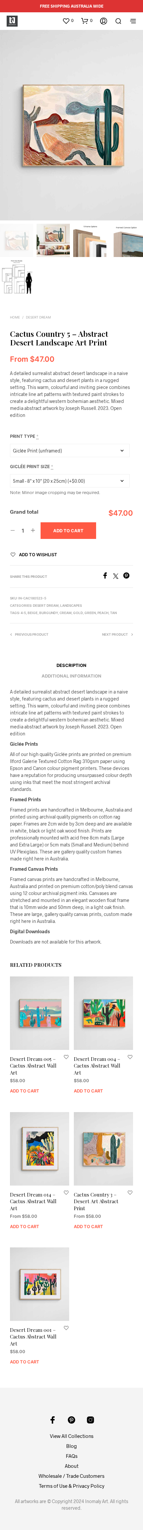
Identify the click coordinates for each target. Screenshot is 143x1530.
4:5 (23, 613)
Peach (102, 613)
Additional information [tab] (71, 676)
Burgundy (48, 613)
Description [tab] (71, 665)
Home (15, 317)
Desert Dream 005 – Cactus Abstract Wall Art (33, 1066)
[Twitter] (118, 577)
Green (90, 613)
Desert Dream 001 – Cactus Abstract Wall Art (33, 1337)
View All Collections (71, 1436)
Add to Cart (24, 1090)
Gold (78, 613)
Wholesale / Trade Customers (71, 1476)
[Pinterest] (128, 577)
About (71, 1466)
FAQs (71, 1456)
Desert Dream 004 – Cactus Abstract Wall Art (97, 1066)
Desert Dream (38, 317)
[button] (67, 20)
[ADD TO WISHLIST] (66, 1057)
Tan (113, 613)
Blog (71, 1446)
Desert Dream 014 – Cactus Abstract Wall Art (33, 1201)
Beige (33, 613)
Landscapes (71, 605)
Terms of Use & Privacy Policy (71, 1486)
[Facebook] (107, 577)
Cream (66, 613)
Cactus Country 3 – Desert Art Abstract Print (96, 1201)
